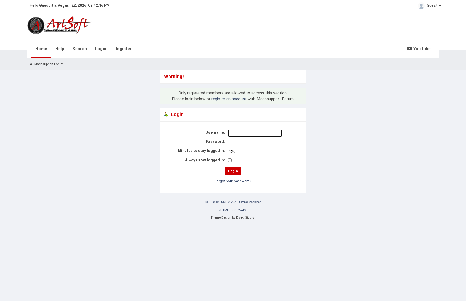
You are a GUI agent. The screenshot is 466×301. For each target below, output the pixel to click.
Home (41, 48)
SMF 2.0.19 (211, 201)
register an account (228, 98)
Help (59, 48)
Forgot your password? (233, 181)
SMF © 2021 (229, 201)
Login (100, 48)
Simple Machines (250, 201)
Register (123, 48)
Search (79, 48)
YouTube (421, 48)
